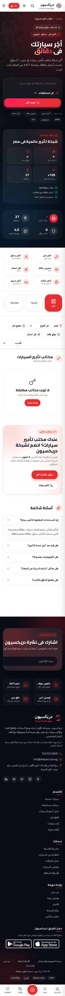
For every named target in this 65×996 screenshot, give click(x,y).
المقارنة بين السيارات (49, 855)
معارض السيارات (50, 867)
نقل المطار (16, 113)
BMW (57, 119)
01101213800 (50, 754)
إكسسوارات (53, 823)
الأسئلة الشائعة (51, 873)
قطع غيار (54, 817)
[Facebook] (38, 779)
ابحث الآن (30, 102)
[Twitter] (22, 779)
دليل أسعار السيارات (49, 811)
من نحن (55, 892)
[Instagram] (30, 779)
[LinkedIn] (6, 779)
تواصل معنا (53, 898)
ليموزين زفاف (31, 113)
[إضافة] (32, 990)
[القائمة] (3, 5)
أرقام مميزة (53, 829)
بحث (45, 992)
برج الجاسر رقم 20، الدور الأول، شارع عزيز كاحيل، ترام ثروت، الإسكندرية (32, 767)
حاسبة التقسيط (51, 849)
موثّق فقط (51, 334)
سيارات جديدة (52, 799)
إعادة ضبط (32, 402)
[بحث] (32, 5)
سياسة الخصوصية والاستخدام (50, 961)
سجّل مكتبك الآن (44, 475)
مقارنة (20, 992)
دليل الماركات (52, 861)
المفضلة (7, 992)
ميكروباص (45, 119)
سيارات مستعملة (50, 805)
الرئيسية (59, 18)
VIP (33, 119)
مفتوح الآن (16, 325)
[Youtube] (14, 779)
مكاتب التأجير (52, 916)
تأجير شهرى (46, 113)
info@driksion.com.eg (46, 759)
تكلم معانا (44, 485)
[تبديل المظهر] (24, 5)
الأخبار (56, 904)
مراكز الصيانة (53, 910)
